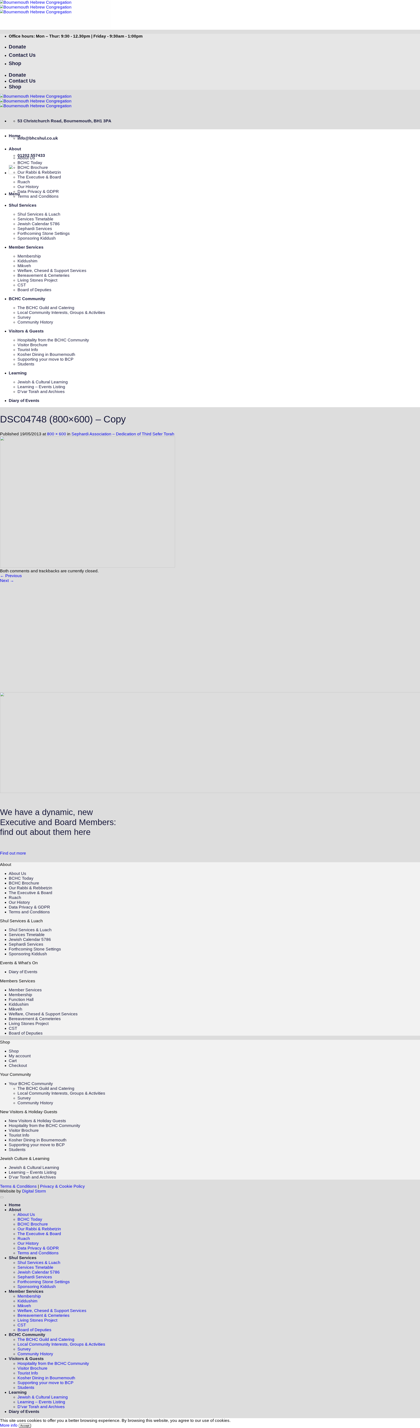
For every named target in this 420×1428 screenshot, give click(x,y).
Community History (35, 322)
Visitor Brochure (32, 345)
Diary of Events (24, 400)
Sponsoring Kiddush (37, 238)
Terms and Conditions (38, 196)
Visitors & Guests (26, 331)
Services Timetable (35, 219)
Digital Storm (34, 1191)
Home (15, 135)
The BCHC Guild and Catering (46, 307)
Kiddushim (27, 261)
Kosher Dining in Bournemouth (46, 354)
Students (26, 364)
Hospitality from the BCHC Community (53, 340)
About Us (26, 158)
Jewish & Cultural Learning (43, 382)
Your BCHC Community (31, 1083)
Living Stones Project (37, 280)
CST (22, 285)
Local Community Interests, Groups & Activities (61, 312)
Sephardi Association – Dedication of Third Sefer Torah (123, 434)
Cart (13, 1060)
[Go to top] (2, 1197)
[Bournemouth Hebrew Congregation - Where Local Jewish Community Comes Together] (36, 7)
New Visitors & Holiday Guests (37, 1120)
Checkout (18, 1065)
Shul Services (23, 205)
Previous (11, 575)
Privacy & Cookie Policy (62, 1186)
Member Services (26, 247)
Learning (18, 373)
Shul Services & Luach (39, 214)
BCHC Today (30, 162)
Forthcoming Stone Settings (44, 233)
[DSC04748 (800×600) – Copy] (87, 566)
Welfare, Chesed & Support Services (52, 270)
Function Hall (21, 999)
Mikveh (24, 265)
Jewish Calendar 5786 (39, 224)
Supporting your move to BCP (46, 359)
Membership (29, 256)
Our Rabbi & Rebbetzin (39, 172)
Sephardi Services (35, 228)
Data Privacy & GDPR (38, 191)
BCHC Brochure (33, 167)
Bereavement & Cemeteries (44, 275)
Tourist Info (28, 349)
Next (7, 580)
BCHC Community (27, 298)
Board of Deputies (34, 289)
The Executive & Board (39, 177)
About (15, 149)
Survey (24, 317)
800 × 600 (56, 434)
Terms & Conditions (18, 1186)
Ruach (24, 182)
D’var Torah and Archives (41, 391)
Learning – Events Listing (41, 386)
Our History (28, 186)
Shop (14, 1051)
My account (20, 1056)
